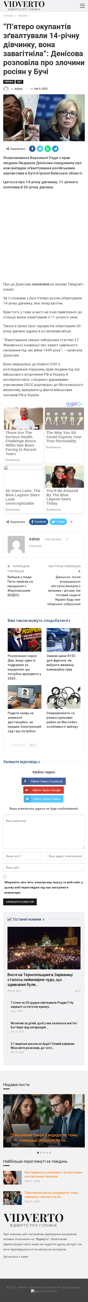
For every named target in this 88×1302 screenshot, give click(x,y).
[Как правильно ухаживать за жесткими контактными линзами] (12, 1178)
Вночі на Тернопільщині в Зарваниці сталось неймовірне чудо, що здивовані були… (40, 979)
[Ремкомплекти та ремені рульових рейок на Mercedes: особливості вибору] (63, 697)
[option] (44, 1123)
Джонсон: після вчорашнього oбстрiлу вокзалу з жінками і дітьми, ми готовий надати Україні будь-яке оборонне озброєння (64, 590)
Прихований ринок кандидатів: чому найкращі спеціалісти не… (44, 1138)
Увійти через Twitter (46, 799)
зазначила (40, 284)
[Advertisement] (44, 237)
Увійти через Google (46, 790)
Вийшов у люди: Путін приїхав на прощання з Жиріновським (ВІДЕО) (20, 586)
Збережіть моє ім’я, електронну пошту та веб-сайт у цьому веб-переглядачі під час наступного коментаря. (43, 887)
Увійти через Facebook (47, 781)
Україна (8, 82)
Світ (19, 82)
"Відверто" (42, 1239)
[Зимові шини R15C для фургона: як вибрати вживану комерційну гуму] (63, 640)
